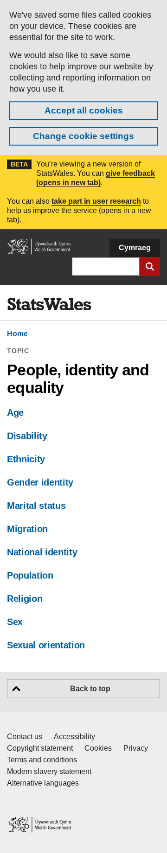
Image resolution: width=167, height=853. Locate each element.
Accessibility (74, 736)
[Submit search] (150, 266)
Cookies (98, 748)
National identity (42, 552)
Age (15, 412)
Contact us (24, 736)
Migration (27, 529)
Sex (15, 622)
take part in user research (96, 201)
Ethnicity (26, 459)
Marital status (36, 505)
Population (30, 575)
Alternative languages (43, 783)
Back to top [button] (90, 689)
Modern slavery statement (49, 771)
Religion (24, 598)
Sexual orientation (46, 645)
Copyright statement (40, 748)
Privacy (135, 748)
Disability (27, 436)
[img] (49, 304)
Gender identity (40, 482)
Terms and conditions (42, 760)
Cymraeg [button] (135, 248)
